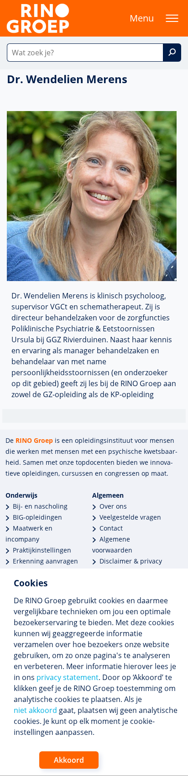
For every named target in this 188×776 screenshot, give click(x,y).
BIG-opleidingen (37, 517)
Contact (111, 528)
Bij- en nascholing (40, 506)
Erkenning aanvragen (45, 561)
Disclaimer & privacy (130, 561)
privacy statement (68, 677)
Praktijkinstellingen (42, 550)
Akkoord (69, 760)
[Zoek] (172, 52)
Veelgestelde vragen (130, 517)
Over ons (113, 506)
